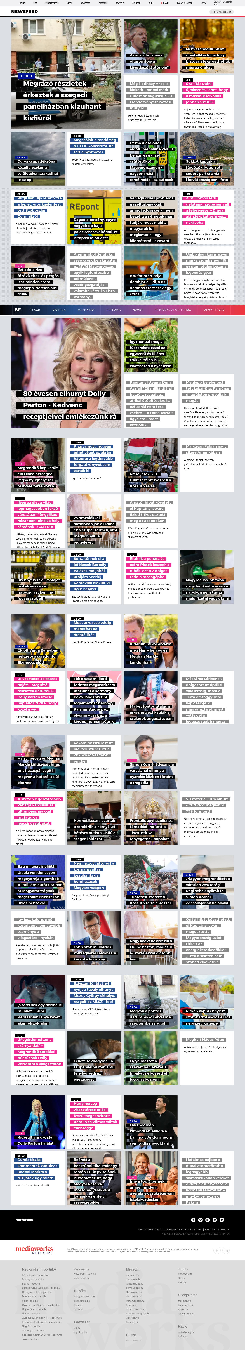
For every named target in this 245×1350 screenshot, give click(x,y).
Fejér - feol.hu (30, 1300)
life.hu (181, 1277)
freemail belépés (222, 11)
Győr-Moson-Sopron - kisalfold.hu (41, 1305)
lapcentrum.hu (186, 1313)
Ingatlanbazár (184, 3)
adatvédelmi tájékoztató (149, 1230)
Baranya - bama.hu (33, 1279)
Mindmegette (51, 3)
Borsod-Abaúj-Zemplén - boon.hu (41, 1287)
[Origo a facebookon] (193, 1220)
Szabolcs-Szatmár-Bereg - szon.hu (42, 1334)
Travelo (120, 3)
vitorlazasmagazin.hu (138, 1313)
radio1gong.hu (186, 1332)
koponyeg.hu (185, 1305)
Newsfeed (85, 3)
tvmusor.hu (132, 1322)
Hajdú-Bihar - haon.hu (34, 1309)
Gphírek (136, 3)
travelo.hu (131, 1305)
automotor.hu (133, 1279)
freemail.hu (184, 1300)
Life (35, 3)
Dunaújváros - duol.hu (34, 1296)
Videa (69, 3)
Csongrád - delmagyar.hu (36, 1292)
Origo (22, 3)
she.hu (182, 1282)
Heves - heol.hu (31, 1313)
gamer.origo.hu (134, 1287)
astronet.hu (132, 1275)
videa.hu (183, 1309)
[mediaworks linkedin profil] (226, 1250)
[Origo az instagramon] (207, 1220)
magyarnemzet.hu (84, 1296)
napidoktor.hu (134, 1296)
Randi (166, 3)
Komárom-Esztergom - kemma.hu (41, 1322)
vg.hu (77, 1327)
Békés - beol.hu (31, 1283)
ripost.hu (183, 1269)
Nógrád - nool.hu (31, 1326)
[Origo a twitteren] (200, 1220)
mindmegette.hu (135, 1300)
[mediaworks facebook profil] (217, 1250)
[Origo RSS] (222, 1220)
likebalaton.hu (134, 1292)
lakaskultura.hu (134, 1283)
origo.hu (78, 1309)
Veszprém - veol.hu (85, 1273)
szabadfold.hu (82, 1300)
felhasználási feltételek (174, 1230)
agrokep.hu (80, 1332)
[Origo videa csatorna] (215, 1220)
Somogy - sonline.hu (33, 1330)
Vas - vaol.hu (81, 1269)
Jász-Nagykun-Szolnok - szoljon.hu (42, 1317)
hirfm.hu (182, 1336)
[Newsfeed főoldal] (24, 1220)
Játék (203, 3)
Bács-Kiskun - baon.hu (35, 1275)
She (150, 3)
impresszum (209, 1230)
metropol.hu (185, 1273)
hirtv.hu (78, 1305)
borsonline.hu (134, 1340)
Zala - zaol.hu (82, 1277)
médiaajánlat (223, 1230)
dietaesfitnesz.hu (135, 1309)
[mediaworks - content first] (34, 1250)
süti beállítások (195, 1230)
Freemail (103, 3)
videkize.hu (132, 1317)
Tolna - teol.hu (30, 1339)
